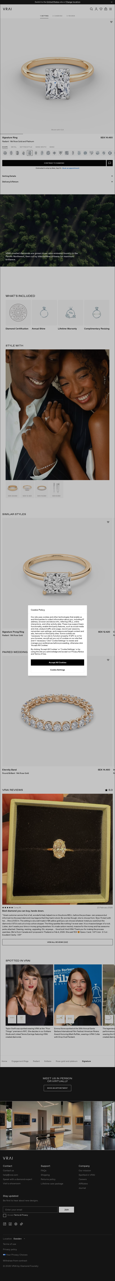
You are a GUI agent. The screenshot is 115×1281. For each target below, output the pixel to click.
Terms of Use (40, 653)
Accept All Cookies (57, 662)
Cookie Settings (57, 669)
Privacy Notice (77, 651)
